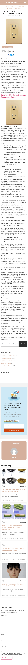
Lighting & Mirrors (6, 360)
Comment (4, 615)
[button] (9, 55)
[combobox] (10, 344)
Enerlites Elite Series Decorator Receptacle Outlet (14, 96)
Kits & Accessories (6, 358)
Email (3, 640)
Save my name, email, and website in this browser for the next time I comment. (13, 654)
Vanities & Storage (6, 366)
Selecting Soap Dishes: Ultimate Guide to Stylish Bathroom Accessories (12, 527)
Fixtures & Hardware (15, 8)
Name (3, 634)
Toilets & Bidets (6, 363)
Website (3, 646)
